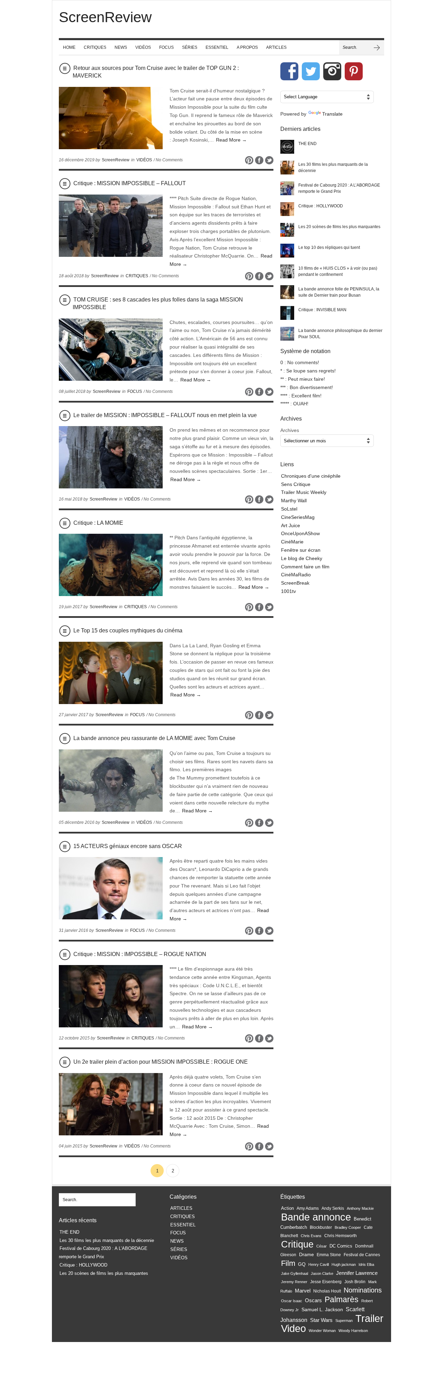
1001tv (288, 591)
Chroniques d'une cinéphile (311, 476)
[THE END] (287, 147)
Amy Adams (308, 1208)
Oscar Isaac (291, 1301)
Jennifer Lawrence (357, 1273)
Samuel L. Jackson (322, 1309)
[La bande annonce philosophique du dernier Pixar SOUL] (287, 334)
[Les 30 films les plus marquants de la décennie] (287, 167)
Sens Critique (295, 484)
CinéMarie (292, 541)
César (321, 1246)
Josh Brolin (354, 1281)
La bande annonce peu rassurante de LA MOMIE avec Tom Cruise (154, 738)
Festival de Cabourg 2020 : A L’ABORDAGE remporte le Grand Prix (339, 188)
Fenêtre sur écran (300, 550)
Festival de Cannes (362, 1254)
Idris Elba (366, 1264)
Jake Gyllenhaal (294, 1273)
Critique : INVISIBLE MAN (322, 309)
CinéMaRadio (296, 574)
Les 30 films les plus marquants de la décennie (333, 167)
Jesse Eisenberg (326, 1281)
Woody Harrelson (353, 1331)
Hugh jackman (344, 1264)
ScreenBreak (295, 583)
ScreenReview (115, 159)
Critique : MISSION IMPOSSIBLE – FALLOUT (129, 183)
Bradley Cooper (348, 1227)
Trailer (369, 1318)
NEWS (121, 47)
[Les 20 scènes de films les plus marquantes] (287, 230)
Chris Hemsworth (340, 1235)
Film (288, 1263)
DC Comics (340, 1246)
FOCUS (166, 47)
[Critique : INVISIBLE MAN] (287, 313)
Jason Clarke (322, 1273)
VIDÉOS (143, 47)
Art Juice (290, 525)
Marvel (302, 1291)
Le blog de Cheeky (301, 558)
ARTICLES (276, 47)
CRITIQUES (95, 47)
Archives (289, 430)
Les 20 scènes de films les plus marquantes (339, 226)
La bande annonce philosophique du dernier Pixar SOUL (340, 333)
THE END (307, 143)
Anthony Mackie (360, 1208)
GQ (302, 1264)
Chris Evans (311, 1236)
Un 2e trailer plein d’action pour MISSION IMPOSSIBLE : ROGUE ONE (160, 1062)
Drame (306, 1254)
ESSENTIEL (217, 47)
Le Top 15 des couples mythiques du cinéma (127, 630)
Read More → (231, 140)
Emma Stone (329, 1254)
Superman (344, 1320)
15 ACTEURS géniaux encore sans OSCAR (127, 846)
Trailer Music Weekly (303, 492)
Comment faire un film (305, 566)
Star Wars (321, 1320)
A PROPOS (247, 47)
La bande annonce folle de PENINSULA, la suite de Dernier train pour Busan (338, 292)
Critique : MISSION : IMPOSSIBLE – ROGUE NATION (139, 954)
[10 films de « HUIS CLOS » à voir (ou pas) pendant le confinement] (287, 271)
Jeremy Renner (294, 1282)
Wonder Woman (322, 1331)
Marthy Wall (294, 500)
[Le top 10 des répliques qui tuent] (287, 251)
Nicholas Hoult (327, 1291)
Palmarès (342, 1299)
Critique (297, 1244)
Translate (332, 114)
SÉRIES (189, 47)
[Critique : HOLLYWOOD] (287, 209)
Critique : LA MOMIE (98, 523)
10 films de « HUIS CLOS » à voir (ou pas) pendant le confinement (337, 271)
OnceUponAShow (300, 533)
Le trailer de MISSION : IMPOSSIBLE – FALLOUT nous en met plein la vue (165, 415)
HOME (69, 47)
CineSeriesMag (298, 517)
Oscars (313, 1300)
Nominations (363, 1290)
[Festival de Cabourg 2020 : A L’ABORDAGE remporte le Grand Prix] (287, 188)
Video (293, 1328)
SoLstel (289, 509)
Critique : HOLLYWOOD (320, 206)
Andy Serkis (333, 1208)
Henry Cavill (318, 1264)
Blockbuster (321, 1227)
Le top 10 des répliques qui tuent (329, 247)
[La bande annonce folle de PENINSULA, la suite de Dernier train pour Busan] (287, 292)
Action (287, 1208)
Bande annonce (316, 1217)
